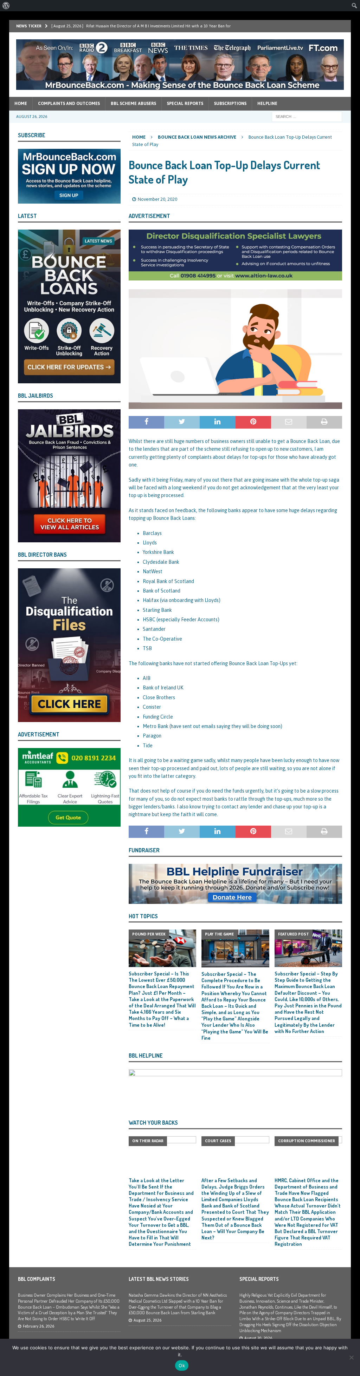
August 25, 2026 (147, 1320)
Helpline (267, 103)
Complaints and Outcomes (69, 103)
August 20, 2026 (258, 1338)
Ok (182, 1365)
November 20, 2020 (157, 199)
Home (20, 103)
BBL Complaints (36, 1279)
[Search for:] (307, 116)
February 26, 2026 (38, 1326)
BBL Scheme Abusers (133, 103)
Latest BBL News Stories (159, 1279)
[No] (351, 1357)
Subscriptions (230, 103)
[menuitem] (6, 5)
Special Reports (185, 103)
